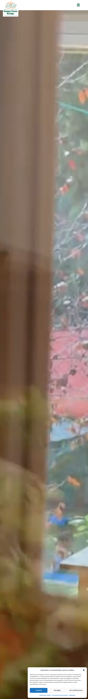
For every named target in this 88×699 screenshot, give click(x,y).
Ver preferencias (76, 690)
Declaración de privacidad (60, 695)
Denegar (57, 690)
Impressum (72, 695)
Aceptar (39, 690)
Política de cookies (45, 695)
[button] (84, 670)
